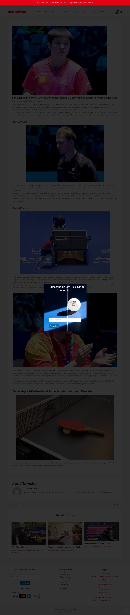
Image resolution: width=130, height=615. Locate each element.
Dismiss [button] (90, 3)
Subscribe (53, 326)
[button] (83, 287)
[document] (65, 307)
